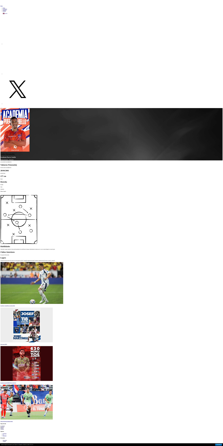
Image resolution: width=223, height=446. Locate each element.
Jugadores (4, 10)
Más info (31, 444)
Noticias (4, 11)
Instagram (4, 435)
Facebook (4, 433)
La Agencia (5, 9)
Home (4, 7)
